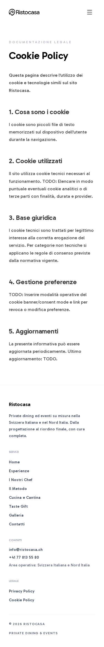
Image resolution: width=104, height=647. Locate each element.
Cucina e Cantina (24, 497)
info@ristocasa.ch (26, 549)
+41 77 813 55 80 (24, 557)
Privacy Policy (21, 591)
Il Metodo (18, 488)
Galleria (16, 515)
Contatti (17, 524)
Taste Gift (18, 506)
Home (14, 462)
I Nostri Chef (20, 479)
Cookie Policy (21, 600)
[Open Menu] (89, 12)
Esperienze (19, 471)
